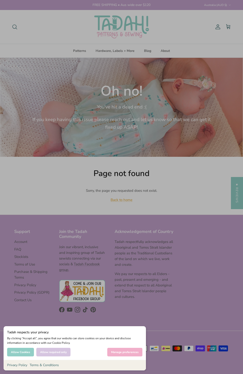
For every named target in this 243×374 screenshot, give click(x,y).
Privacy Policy (17, 365)
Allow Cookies (20, 352)
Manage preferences (125, 352)
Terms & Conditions (44, 365)
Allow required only (53, 352)
